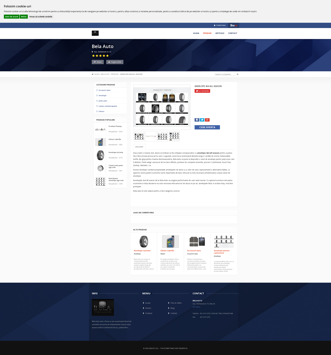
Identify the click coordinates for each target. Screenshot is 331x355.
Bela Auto (105, 74)
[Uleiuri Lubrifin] (170, 241)
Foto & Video (176, 303)
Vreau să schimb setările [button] (40, 16)
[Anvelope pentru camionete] (224, 241)
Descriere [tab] (139, 146)
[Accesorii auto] (197, 241)
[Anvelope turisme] (144, 241)
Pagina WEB (116, 62)
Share (99, 62)
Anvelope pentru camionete (222, 251)
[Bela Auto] (95, 33)
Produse (207, 33)
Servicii (148, 308)
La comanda (203, 91)
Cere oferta (207, 127)
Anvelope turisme (142, 250)
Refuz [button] (24, 16)
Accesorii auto (194, 250)
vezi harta (196, 307)
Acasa (196, 33)
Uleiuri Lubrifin (167, 250)
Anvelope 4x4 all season (131, 74)
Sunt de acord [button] (11, 16)
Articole (219, 33)
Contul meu (221, 25)
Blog (172, 308)
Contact (232, 33)
